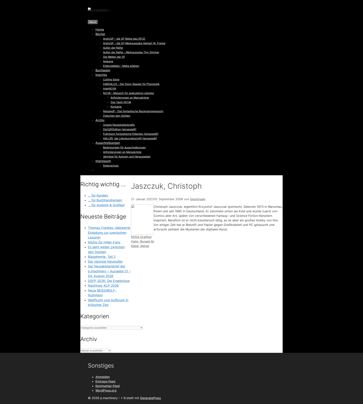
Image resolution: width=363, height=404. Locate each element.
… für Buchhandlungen (105, 200)
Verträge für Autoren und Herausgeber (126, 156)
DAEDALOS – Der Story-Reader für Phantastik (131, 84)
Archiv (100, 120)
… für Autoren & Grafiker (106, 205)
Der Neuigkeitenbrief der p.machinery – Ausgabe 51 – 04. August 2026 (109, 271)
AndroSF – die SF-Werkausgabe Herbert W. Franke (134, 43)
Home (99, 29)
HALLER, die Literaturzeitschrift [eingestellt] (130, 138)
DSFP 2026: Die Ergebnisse (109, 281)
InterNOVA (109, 88)
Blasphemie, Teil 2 (102, 257)
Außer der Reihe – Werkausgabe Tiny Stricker (131, 52)
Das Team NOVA (121, 102)
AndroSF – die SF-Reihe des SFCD (124, 38)
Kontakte (116, 106)
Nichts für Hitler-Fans (104, 242)
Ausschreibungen (107, 143)
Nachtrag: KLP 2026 (103, 285)
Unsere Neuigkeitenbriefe (119, 124)
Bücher (100, 34)
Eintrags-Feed (105, 381)
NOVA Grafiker (141, 237)
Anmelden (102, 377)
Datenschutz (111, 165)
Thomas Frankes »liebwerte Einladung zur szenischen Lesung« (109, 232)
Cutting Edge (111, 79)
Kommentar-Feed (107, 386)
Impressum (103, 161)
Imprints (101, 75)
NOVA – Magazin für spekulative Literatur (128, 93)
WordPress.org (105, 390)
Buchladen (102, 70)
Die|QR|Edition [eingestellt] (119, 129)
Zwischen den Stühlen (116, 115)
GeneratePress (150, 398)
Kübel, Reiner (140, 246)
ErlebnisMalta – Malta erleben (121, 65)
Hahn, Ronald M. (142, 241)
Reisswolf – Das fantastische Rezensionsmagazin (133, 111)
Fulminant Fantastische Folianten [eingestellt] (130, 133)
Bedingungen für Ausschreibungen (124, 147)
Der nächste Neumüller (105, 261)
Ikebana (108, 61)
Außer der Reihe (113, 47)
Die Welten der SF (114, 56)
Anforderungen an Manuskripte (130, 97)
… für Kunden (98, 195)
